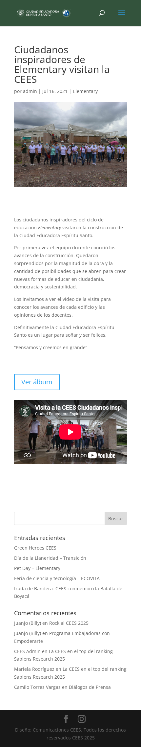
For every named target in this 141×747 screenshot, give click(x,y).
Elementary (85, 91)
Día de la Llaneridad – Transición (50, 558)
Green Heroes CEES (35, 548)
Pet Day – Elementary (37, 568)
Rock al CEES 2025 (69, 623)
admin (30, 91)
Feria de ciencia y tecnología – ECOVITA (57, 578)
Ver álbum (36, 381)
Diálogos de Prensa (90, 687)
